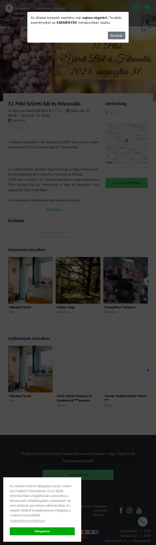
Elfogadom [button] (42, 531)
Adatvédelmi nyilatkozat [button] (27, 521)
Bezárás (116, 35)
